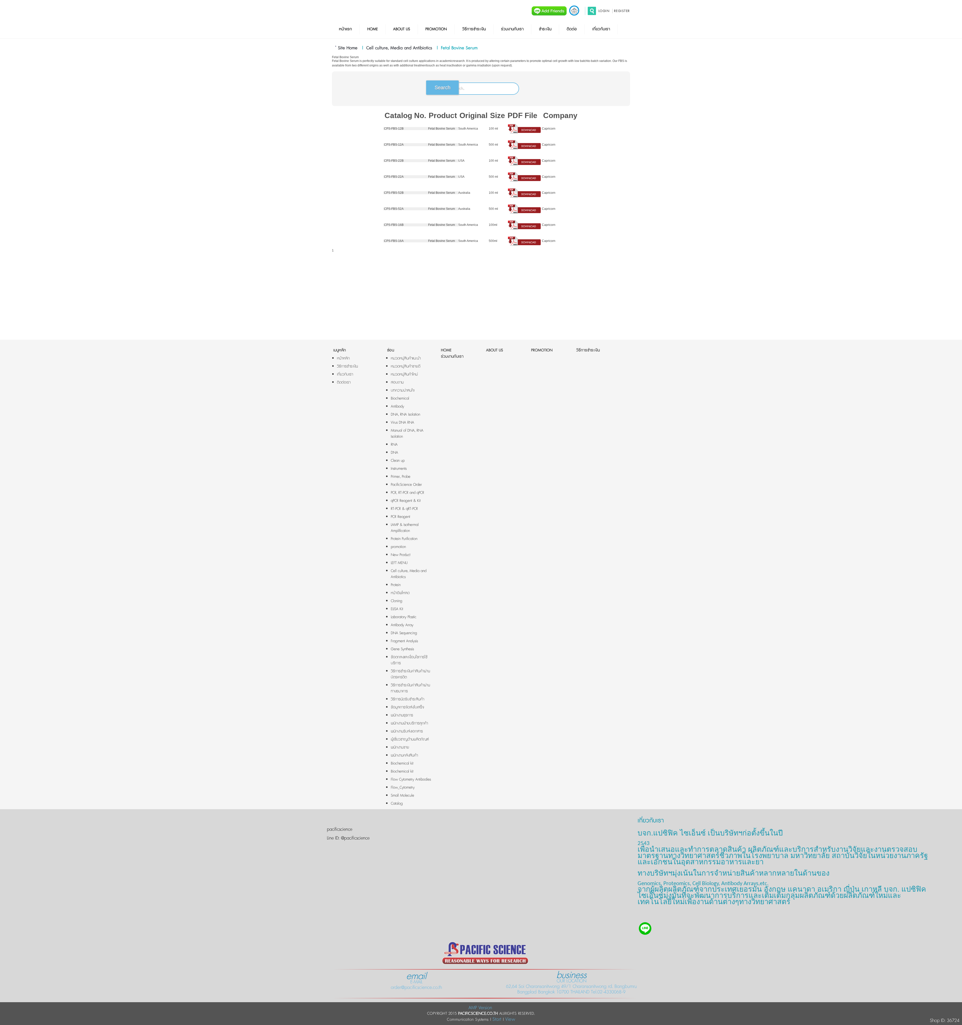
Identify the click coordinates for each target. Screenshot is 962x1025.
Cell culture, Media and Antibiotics (399, 48)
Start (497, 1019)
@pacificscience (354, 838)
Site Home (347, 48)
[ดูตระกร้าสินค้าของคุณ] (574, 11)
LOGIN (604, 11)
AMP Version (480, 1007)
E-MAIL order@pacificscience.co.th (416, 982)
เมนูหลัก (339, 350)
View (510, 1019)
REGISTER (622, 11)
